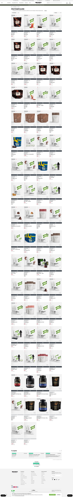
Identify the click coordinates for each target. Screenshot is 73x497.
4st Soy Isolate (39, 250)
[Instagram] (52, 479)
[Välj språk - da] (16, 487)
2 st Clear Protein (26, 58)
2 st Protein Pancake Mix (28, 226)
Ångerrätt (22, 479)
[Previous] (61, 450)
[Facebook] (57, 479)
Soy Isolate (25, 178)
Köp (17, 318)
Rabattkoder (32, 483)
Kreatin (42, 475)
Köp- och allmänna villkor (24, 476)
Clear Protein (26, 34)
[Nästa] (59, 450)
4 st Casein (13, 82)
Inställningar (58, 494)
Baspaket (25, 369)
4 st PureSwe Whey (27, 250)
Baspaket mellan (13, 345)
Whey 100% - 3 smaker (40, 105)
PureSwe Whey (13, 154)
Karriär (32, 476)
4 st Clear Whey (39, 202)
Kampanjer (26, 2)
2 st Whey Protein (52, 250)
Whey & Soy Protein (52, 226)
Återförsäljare (32, 480)
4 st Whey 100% (26, 82)
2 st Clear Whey (51, 106)
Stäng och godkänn (52, 494)
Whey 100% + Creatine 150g (15, 249)
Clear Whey (25, 106)
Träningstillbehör (21, 2)
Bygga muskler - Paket (40, 273)
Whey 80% (12, 130)
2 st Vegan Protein (52, 154)
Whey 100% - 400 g (14, 58)
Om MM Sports (33, 472)
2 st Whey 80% (26, 130)
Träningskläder (43, 479)
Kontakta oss (22, 472)
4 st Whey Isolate (13, 106)
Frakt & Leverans (23, 475)
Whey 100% (13, 34)
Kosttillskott (9, 2)
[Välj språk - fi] (18, 487)
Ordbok (32, 479)
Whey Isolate (39, 82)
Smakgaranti (22, 480)
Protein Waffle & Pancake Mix (15, 226)
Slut (55, 390)
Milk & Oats (13, 202)
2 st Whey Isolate (52, 82)
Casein (38, 34)
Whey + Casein (13, 273)
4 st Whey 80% (39, 130)
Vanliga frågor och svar (23, 483)
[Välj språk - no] (14, 487)
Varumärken (14, 12)
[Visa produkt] (13, 32)
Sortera (56, 12)
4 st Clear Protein (39, 58)
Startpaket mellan (14, 369)
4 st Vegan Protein (14, 178)
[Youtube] (55, 479)
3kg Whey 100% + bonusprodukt (29, 154)
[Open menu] (2, 2)
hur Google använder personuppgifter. (19, 495)
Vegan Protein (39, 154)
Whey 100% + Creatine (27, 201)
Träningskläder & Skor (15, 2)
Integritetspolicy (23, 484)
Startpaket (51, 201)
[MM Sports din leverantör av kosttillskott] (38, 2)
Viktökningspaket (52, 369)
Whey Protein (51, 130)
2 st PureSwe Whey (39, 178)
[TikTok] (59, 479)
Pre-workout (42, 476)
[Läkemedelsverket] (13, 491)
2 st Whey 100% (51, 34)
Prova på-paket (51, 177)
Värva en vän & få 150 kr (34, 475)
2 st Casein (51, 58)
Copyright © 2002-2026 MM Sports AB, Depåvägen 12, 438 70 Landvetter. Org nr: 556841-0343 (56, 491)
